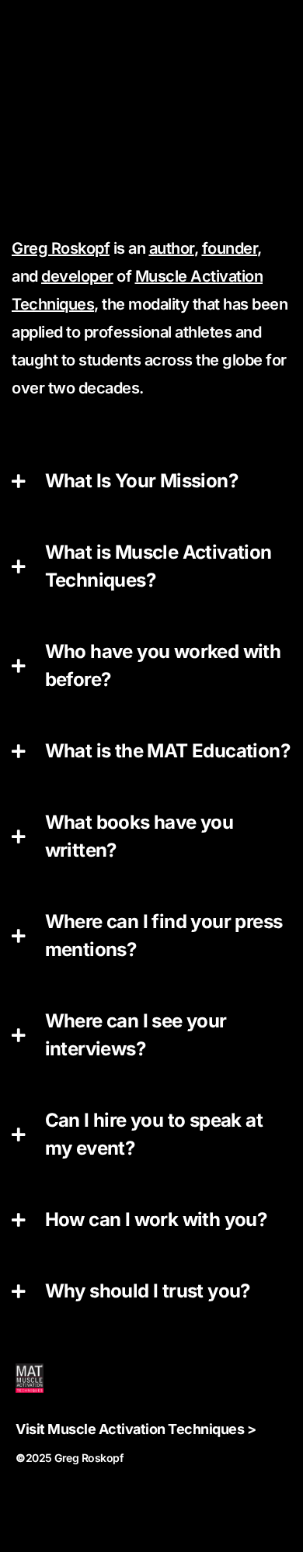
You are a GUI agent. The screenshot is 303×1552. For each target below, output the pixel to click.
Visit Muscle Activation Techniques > (136, 1429)
